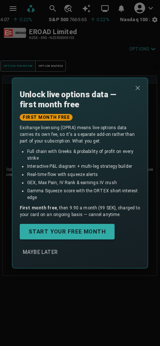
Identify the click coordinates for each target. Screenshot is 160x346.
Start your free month (67, 231)
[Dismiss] (137, 88)
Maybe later (40, 252)
